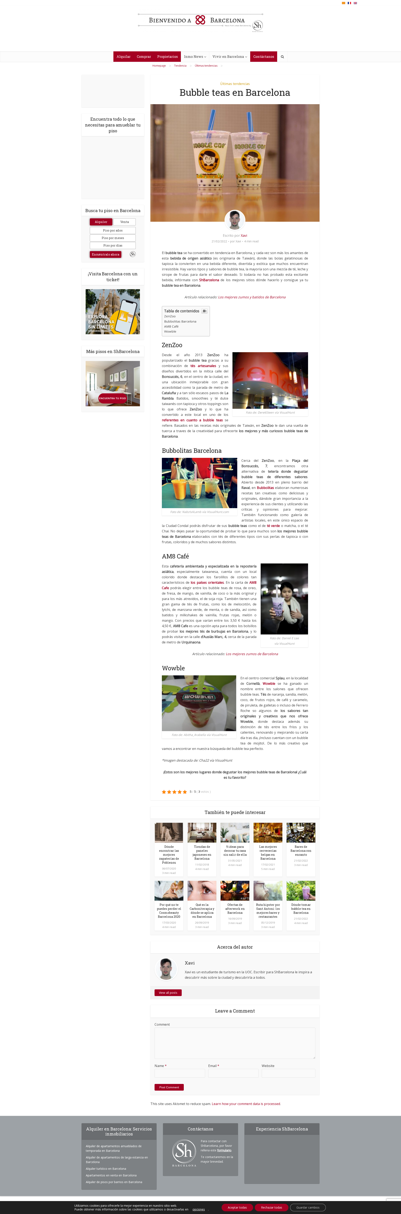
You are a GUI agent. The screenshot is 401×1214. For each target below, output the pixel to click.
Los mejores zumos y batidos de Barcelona (252, 297)
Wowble (170, 331)
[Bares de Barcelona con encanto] (301, 832)
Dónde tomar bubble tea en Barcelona (301, 909)
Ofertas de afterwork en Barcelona (235, 909)
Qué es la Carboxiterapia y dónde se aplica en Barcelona (202, 911)
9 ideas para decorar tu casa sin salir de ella (235, 851)
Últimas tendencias (235, 83)
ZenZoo (170, 316)
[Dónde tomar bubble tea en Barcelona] (301, 890)
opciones (199, 1209)
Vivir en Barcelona (228, 56)
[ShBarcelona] (200, 21)
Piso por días (112, 245)
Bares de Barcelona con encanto (301, 851)
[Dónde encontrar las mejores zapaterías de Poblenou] (169, 832)
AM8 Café (171, 326)
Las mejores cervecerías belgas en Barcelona (268, 853)
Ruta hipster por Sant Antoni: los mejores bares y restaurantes (268, 911)
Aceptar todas (237, 1207)
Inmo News (193, 56)
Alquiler (101, 222)
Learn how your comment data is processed (246, 1103)
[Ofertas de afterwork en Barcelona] (235, 890)
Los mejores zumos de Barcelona (252, 654)
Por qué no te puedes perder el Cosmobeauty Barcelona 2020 (169, 911)
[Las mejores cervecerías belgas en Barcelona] (268, 832)
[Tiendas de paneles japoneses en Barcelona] (202, 832)
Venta (124, 222)
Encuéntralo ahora (105, 254)
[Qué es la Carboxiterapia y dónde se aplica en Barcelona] (202, 890)
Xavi (244, 235)
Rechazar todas (271, 1207)
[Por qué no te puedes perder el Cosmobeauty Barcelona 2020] (169, 890)
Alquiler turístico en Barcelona (106, 1169)
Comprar (144, 56)
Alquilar (124, 56)
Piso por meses (113, 238)
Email (213, 1065)
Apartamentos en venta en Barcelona (111, 1175)
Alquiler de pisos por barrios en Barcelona (114, 1182)
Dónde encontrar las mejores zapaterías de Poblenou (169, 855)
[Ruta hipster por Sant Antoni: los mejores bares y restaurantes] (268, 890)
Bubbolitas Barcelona (180, 321)
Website (268, 1065)
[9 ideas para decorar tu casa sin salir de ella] (235, 832)
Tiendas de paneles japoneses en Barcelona (202, 853)
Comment (162, 1024)
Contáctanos (263, 56)
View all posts (168, 993)
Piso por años (113, 230)
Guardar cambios (308, 1207)
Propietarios (167, 56)
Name (161, 1065)
